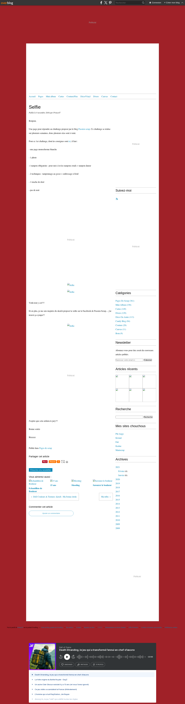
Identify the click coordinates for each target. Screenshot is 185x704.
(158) (123, 304)
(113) (125, 317)
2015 (118, 499)
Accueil (32, 96)
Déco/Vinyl (85, 96)
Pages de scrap (45, 448)
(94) (123, 321)
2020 (118, 479)
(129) (121, 312)
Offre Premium (133, 627)
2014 (118, 503)
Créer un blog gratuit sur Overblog (52, 627)
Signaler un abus (89, 627)
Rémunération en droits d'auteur (115, 627)
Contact (114, 96)
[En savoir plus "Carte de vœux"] (149, 395)
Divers (96, 96)
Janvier (121, 475)
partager (84, 664)
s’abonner (68, 664)
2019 (118, 483)
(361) (125, 300)
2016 (118, 495)
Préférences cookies (171, 627)
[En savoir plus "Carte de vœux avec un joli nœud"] (136, 395)
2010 (118, 520)
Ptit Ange (120, 433)
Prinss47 (20, 627)
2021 (118, 467)
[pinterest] (110, 2)
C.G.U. (100, 627)
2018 (118, 487)
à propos (99, 664)
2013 (118, 507)
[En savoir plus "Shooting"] (149, 381)
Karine (118, 446)
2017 (118, 491)
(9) (119, 333)
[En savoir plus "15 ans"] (136, 381)
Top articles (69, 627)
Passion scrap (84, 128)
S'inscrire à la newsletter (40, 470)
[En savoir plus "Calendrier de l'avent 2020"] (122, 395)
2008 (118, 528)
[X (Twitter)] (105, 2)
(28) (121, 325)
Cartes (61, 96)
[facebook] (101, 2)
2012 (118, 511)
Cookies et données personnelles (151, 627)
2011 (118, 515)
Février (121, 471)
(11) (121, 329)
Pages (40, 96)
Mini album (51, 96)
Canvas (104, 96)
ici (70, 141)
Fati (117, 441)
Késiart (119, 437)
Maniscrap (120, 450)
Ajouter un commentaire (51, 513)
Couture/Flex (72, 96)
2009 (118, 524)
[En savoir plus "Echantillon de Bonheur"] (122, 381)
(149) (121, 308)
